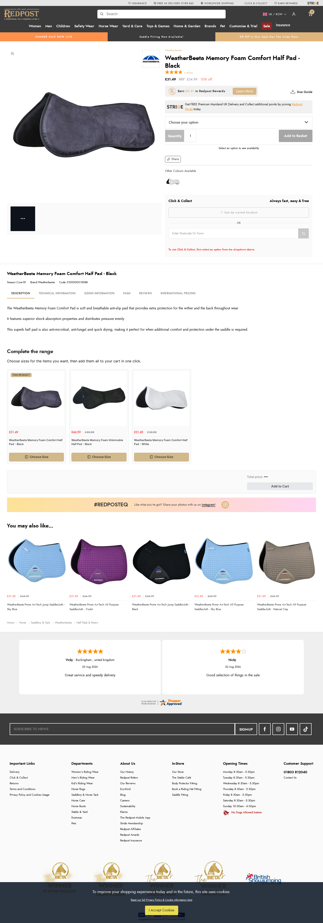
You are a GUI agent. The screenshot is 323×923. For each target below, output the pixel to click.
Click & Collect (19, 777)
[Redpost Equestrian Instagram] (278, 729)
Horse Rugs (78, 789)
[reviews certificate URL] (161, 702)
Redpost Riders (129, 777)
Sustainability (127, 806)
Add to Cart (280, 486)
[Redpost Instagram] (225, 505)
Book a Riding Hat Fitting (186, 789)
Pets (73, 823)
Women (35, 26)
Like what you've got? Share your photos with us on (174, 504)
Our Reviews (127, 783)
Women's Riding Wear (84, 772)
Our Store (178, 772)
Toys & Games (158, 26)
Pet (222, 26)
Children (63, 26)
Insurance (283, 25)
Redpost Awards (129, 835)
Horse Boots (78, 806)
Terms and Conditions (22, 789)
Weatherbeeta (173, 50)
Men (48, 26)
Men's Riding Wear (82, 777)
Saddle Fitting (180, 794)
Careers (124, 800)
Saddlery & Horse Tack (84, 794)
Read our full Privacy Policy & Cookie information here (161, 900)
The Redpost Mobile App (135, 817)
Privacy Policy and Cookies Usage (29, 794)
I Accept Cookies (161, 910)
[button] (273, 14)
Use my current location (240, 212)
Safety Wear (84, 26)
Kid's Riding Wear (82, 783)
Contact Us (290, 777)
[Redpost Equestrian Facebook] (265, 729)
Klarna (123, 812)
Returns (14, 783)
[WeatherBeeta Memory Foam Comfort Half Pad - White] (173, 182)
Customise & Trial (243, 26)
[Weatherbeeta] (151, 58)
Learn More (244, 91)
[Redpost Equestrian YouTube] (292, 729)
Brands (210, 26)
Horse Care (78, 800)
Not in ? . (197, 243)
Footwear (76, 817)
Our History (127, 772)
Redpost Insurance (131, 840)
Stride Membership (131, 823)
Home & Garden (187, 26)
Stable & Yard (79, 812)
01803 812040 (295, 772)
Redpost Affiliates (130, 829)
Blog (122, 794)
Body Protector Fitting (184, 783)
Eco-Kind (125, 789)
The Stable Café (181, 777)
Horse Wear (108, 26)
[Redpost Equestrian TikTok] (306, 729)
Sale (266, 26)
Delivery (15, 772)
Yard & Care (132, 26)
